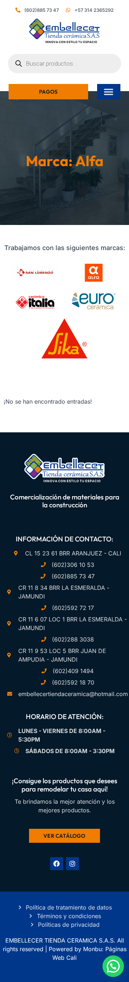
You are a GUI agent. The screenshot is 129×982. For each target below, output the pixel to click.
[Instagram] (72, 863)
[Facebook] (56, 863)
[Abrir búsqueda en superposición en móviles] (64, 63)
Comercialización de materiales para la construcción (64, 501)
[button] (108, 91)
